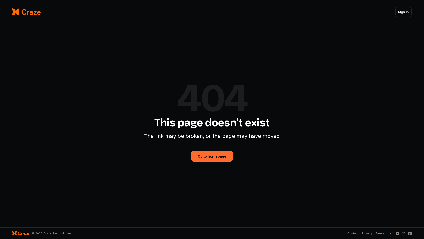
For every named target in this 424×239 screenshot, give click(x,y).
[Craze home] (26, 11)
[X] (403, 233)
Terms (380, 233)
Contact (352, 233)
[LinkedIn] (410, 233)
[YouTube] (397, 233)
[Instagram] (391, 233)
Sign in (403, 12)
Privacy (367, 233)
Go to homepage (212, 156)
